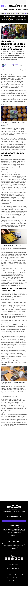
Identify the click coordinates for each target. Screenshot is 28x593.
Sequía (2, 13)
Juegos (22, 13)
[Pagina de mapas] (23, 6)
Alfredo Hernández (13, 64)
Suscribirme (14, 521)
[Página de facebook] (6, 559)
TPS (18, 13)
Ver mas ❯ (13, 535)
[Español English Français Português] (25, 6)
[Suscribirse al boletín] (2, 6)
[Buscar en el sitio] (6, 6)
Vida (22, 575)
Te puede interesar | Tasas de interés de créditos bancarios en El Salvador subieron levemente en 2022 (13, 153)
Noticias (11, 9)
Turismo (18, 9)
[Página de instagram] (12, 559)
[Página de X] (9, 559)
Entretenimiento (10, 577)
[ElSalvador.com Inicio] (14, 5)
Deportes (18, 577)
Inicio (5, 9)
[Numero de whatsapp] (15, 559)
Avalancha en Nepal (10, 13)
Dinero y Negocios (13, 580)
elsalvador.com (5, 19)
